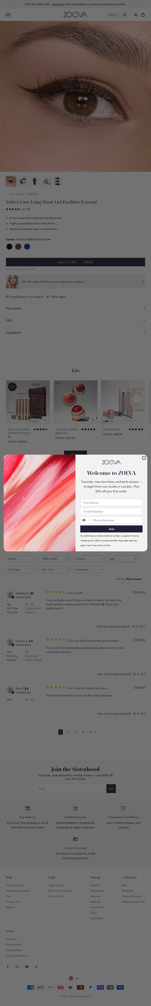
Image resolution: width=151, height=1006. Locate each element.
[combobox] (86, 520)
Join (111, 529)
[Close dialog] (144, 458)
